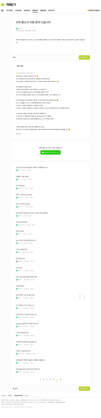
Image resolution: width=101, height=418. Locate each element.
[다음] (60, 380)
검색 (15, 389)
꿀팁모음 (43, 10)
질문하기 (85, 57)
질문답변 (35, 10)
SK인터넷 (27, 10)
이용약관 (10, 395)
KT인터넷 (9, 10)
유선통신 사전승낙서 (60, 402)
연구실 (26, 395)
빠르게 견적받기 (95, 10)
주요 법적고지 (50, 402)
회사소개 (51, 10)
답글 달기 (18, 133)
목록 (14, 57)
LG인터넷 (18, 10)
